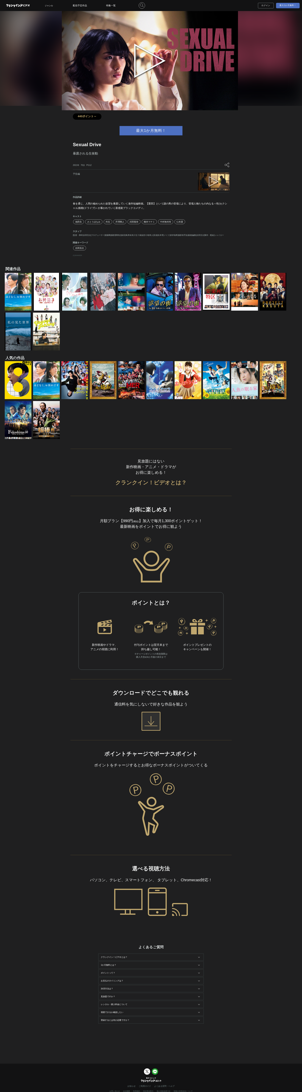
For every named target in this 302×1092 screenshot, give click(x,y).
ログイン (265, 5)
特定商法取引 (148, 1091)
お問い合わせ (114, 1091)
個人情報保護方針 (164, 1091)
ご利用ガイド (145, 1086)
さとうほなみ (93, 222)
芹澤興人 (119, 222)
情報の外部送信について (183, 1091)
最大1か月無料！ (288, 5)
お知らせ (131, 1086)
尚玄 (108, 222)
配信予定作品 (80, 5)
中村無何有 (165, 222)
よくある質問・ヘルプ (164, 1086)
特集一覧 (111, 5)
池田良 (78, 222)
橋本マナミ (149, 222)
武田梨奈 (134, 222)
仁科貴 (179, 222)
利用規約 (136, 1091)
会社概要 (126, 1091)
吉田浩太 (79, 248)
